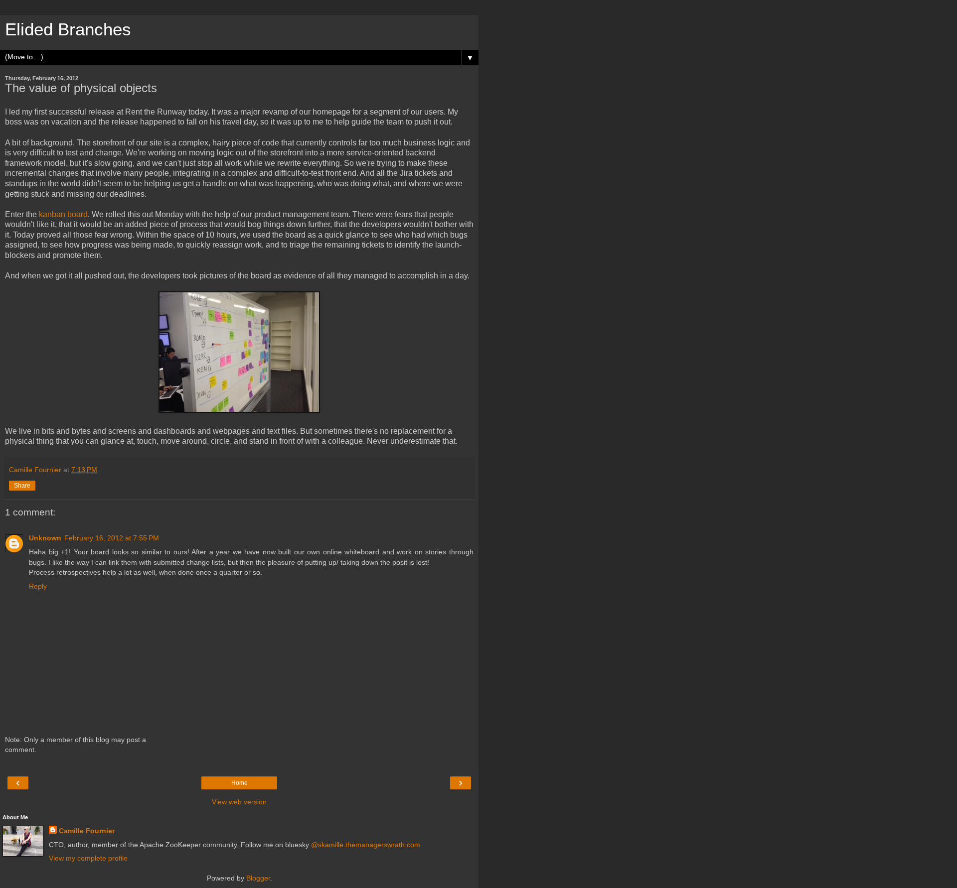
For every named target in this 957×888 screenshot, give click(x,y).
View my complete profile (88, 858)
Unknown (45, 538)
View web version (239, 802)
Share (22, 485)
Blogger (258, 878)
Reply (38, 586)
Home (239, 782)
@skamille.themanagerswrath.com (365, 845)
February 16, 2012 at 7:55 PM (111, 538)
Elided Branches (68, 29)
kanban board (63, 214)
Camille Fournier (87, 831)
